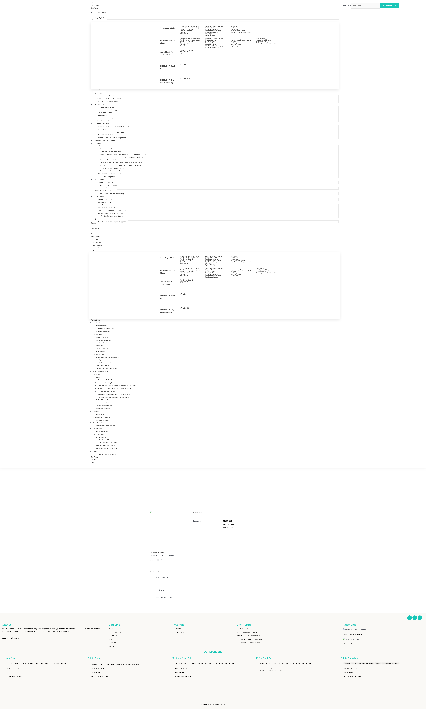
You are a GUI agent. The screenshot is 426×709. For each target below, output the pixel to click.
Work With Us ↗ (10, 638)
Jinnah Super (9, 658)
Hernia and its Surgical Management (107, 368)
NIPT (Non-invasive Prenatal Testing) (107, 454)
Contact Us (95, 462)
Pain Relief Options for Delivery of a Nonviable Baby (113, 397)
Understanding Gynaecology (101, 417)
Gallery (111, 646)
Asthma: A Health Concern (103, 340)
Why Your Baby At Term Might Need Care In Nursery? (114, 394)
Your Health (96, 323)
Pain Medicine (97, 428)
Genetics (95, 451)
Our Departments (115, 629)
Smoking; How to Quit (102, 337)
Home (93, 234)
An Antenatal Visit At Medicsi (104, 403)
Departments (95, 237)
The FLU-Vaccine (101, 351)
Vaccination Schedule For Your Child (107, 443)
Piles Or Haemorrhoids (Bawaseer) (106, 363)
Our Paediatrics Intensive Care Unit (106, 448)
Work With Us (97, 248)
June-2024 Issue (178, 632)
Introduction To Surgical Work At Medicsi (108, 357)
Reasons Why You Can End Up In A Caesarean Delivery (115, 388)
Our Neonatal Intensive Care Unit (105, 445)
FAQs (110, 639)
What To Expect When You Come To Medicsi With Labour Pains (117, 386)
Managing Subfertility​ (102, 414)
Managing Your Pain (102, 431)
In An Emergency (101, 437)
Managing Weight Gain (102, 326)
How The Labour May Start (106, 383)
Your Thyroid (99, 360)
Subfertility (96, 411)
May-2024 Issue (178, 629)
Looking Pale (100, 346)
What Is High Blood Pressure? (105, 328)
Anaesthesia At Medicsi (100, 423)
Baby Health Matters (99, 434)
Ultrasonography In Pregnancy (105, 406)
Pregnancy (96, 374)
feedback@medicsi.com (165, 597)
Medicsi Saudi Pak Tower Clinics (248, 636)
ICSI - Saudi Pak (264, 658)
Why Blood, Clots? (101, 343)
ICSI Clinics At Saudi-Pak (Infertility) (249, 639)
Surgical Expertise (98, 354)
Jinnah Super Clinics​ (244, 629)
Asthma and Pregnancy (103, 408)
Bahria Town (94, 658)
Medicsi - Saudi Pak (181, 658)
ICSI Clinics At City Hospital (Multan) (250, 643)
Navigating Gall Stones (102, 365)
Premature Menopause (102, 420)
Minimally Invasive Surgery (101, 371)
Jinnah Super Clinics (167, 28)
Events (93, 460)
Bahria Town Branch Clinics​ (247, 632)
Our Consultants (98, 242)
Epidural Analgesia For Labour (107, 391)
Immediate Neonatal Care (103, 440)
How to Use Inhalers (102, 348)
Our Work (94, 457)
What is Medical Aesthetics (103, 331)
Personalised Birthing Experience (108, 380)
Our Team (94, 239)
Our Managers (97, 245)
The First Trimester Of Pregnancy (105, 400)
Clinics (93, 251)
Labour (98, 377)
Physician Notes (98, 334)
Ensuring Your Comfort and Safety (106, 426)
